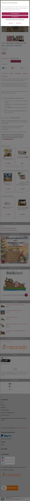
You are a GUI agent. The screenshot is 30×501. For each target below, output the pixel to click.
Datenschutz (18, 23)
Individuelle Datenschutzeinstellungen (15, 19)
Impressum (11, 23)
